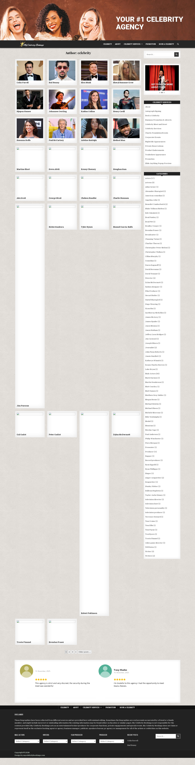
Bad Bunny (54, 83)
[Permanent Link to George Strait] (62, 186)
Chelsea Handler (89, 198)
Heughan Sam (119, 169)
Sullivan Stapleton (153, 491)
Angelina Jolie (151, 200)
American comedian (153, 196)
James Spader (151, 321)
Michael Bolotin (152, 404)
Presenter (149, 447)
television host (151, 504)
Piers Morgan (151, 443)
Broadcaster (150, 235)
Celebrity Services (132, 44)
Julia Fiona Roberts (153, 352)
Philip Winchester (153, 439)
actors (148, 178)
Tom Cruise (150, 521)
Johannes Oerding (58, 111)
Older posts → (85, 652)
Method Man (119, 140)
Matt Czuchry (151, 387)
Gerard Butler (151, 295)
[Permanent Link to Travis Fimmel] (30, 630)
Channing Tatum (152, 239)
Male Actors (150, 374)
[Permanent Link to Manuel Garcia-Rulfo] (126, 215)
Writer (148, 551)
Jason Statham (151, 330)
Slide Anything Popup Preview (158, 163)
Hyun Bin (149, 309)
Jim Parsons (23, 406)
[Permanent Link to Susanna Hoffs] (30, 128)
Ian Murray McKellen (154, 313)
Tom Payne (150, 530)
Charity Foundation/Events (156, 133)
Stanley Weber (151, 486)
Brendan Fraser (56, 642)
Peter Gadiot (55, 435)
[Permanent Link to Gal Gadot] (30, 422)
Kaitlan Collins (88, 111)
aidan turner (150, 187)
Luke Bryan (150, 369)
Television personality (154, 508)
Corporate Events (153, 137)
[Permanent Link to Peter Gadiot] (62, 422)
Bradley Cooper (152, 226)
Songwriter (150, 482)
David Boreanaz (152, 269)
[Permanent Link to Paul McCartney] (62, 128)
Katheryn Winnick (153, 361)
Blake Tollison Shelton (154, 209)
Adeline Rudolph (89, 140)
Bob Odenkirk (151, 213)
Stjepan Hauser (24, 111)
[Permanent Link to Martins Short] (30, 157)
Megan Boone (151, 400)
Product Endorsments (154, 150)
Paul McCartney (56, 140)
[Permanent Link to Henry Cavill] (126, 99)
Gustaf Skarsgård (152, 300)
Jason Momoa (151, 326)
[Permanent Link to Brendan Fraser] (62, 630)
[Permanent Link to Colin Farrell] (30, 70)
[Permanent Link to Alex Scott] (30, 186)
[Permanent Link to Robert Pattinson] (94, 512)
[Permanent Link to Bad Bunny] (62, 70)
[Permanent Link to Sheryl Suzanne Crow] (126, 70)
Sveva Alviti (54, 169)
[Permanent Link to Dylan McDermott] (126, 422)
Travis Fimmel (24, 642)
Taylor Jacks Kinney (154, 495)
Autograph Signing (153, 111)
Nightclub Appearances (155, 142)
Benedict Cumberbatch (155, 204)
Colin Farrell (23, 83)
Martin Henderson (153, 382)
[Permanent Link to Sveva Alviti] (62, 157)
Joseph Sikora (151, 343)
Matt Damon (150, 391)
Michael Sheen (151, 408)
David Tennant (151, 274)
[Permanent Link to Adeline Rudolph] (94, 128)
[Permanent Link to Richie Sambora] (62, 215)
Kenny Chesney (88, 169)
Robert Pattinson (89, 613)
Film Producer (151, 291)
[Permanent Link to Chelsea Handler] (94, 186)
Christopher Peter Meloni (156, 248)
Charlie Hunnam (121, 198)
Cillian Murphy (151, 256)
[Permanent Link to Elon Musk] (94, 70)
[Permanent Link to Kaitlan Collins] (94, 99)
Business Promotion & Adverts (158, 120)
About (118, 44)
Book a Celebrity (166, 44)
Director (149, 278)
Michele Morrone (152, 413)
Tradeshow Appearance (155, 155)
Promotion (151, 44)
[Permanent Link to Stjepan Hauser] (30, 99)
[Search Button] (178, 44)
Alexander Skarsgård (154, 191)
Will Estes (149, 547)
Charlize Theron (152, 243)
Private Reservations (154, 146)
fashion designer (152, 287)
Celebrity (107, 44)
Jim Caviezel (150, 339)
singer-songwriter (153, 478)
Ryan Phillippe (151, 469)
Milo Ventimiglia (152, 417)
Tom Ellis (149, 525)
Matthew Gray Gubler (154, 395)
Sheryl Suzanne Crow (123, 83)
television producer (153, 512)
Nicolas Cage (150, 430)
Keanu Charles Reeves (154, 365)
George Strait (55, 198)
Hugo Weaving (151, 304)
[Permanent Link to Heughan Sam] (126, 157)
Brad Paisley (150, 217)
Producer (149, 452)
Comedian (149, 261)
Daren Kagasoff (151, 265)
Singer (148, 473)
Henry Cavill (119, 111)
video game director (154, 543)
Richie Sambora (56, 227)
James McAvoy (151, 317)
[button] (160, 92)
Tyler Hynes (87, 227)
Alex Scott (21, 198)
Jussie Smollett (151, 356)
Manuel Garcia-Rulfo (123, 227)
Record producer (152, 460)
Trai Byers (149, 534)
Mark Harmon (151, 378)
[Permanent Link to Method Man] (126, 128)
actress (148, 183)
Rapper (148, 456)
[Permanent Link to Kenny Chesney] (94, 157)
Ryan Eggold (150, 465)
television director (153, 499)
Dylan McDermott (121, 435)
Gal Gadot (21, 435)
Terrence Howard (153, 517)
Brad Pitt (149, 222)
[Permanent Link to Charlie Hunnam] (126, 186)
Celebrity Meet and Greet (156, 124)
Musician (149, 426)
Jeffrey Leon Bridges (154, 334)
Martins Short (23, 169)
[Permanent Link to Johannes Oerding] (62, 99)
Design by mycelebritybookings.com (30, 755)
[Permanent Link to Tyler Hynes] (94, 215)
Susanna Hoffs (24, 140)
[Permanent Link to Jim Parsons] (30, 304)
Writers (148, 556)
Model (148, 421)
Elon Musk (86, 83)
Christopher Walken (154, 252)
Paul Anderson (151, 434)
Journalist (149, 348)
